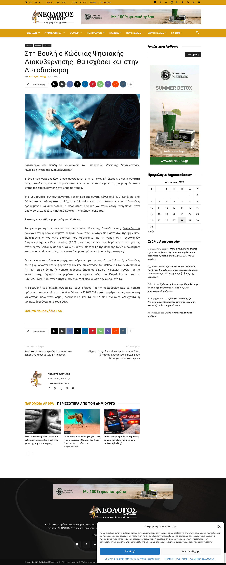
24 (151, 220)
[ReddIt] (115, 84)
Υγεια (67, 432)
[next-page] (32, 453)
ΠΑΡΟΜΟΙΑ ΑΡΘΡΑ (39, 404)
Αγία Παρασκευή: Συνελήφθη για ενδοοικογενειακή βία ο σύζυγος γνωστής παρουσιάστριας (41, 440)
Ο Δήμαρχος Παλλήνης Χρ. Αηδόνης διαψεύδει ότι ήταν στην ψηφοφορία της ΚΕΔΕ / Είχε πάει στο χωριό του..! (172, 302)
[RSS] (187, 2)
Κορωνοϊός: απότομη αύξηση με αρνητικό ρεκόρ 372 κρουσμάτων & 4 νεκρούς (48, 353)
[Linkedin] (177, 2)
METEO (93, 2)
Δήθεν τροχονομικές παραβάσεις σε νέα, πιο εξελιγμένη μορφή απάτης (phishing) (121, 440)
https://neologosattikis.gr (59, 378)
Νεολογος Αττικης (37, 76)
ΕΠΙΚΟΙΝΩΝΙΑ (105, 2)
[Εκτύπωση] (62, 84)
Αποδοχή (129, 551)
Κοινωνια (47, 45)
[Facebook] (160, 2)
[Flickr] (166, 2)
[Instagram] (171, 2)
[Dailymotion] (155, 2)
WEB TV (83, 2)
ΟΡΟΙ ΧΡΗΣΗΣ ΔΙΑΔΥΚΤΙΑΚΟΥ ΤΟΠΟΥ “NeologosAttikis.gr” (132, 559)
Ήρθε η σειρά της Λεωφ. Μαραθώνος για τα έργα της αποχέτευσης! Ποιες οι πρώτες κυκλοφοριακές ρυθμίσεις (173, 288)
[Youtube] (198, 2)
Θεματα (74, 32)
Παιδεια (114, 32)
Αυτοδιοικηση (53, 32)
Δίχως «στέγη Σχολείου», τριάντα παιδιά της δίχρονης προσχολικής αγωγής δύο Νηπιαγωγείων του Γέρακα (114, 355)
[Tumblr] (123, 84)
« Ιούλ (151, 231)
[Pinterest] (182, 2)
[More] (130, 84)
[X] (193, 2)
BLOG (74, 2)
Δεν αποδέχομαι (191, 551)
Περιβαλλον (94, 32)
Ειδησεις (32, 32)
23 (197, 214)
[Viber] (108, 84)
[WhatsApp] (100, 84)
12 (166, 207)
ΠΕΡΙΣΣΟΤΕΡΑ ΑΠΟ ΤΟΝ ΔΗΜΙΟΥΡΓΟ (86, 404)
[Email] (54, 84)
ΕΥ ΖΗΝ (175, 32)
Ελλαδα (38, 45)
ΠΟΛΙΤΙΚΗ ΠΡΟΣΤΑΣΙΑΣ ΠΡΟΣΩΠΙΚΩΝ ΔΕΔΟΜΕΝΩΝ (190, 559)
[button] (219, 526)
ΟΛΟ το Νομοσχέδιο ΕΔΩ (43, 311)
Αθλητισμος (156, 32)
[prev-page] (27, 453)
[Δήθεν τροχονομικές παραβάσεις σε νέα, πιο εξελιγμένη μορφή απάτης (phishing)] (122, 421)
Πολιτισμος (133, 32)
